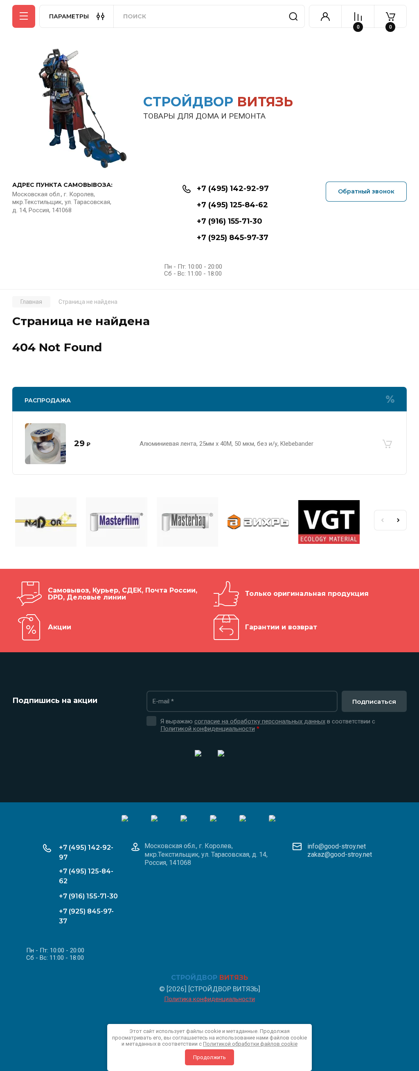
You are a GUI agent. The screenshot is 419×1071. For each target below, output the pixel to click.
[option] (47, 523)
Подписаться (374, 701)
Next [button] (398, 520)
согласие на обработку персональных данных (259, 721)
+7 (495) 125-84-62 (232, 204)
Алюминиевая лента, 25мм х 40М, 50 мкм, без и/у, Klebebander (226, 443)
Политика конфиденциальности (209, 999)
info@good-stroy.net (336, 846)
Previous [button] (382, 520)
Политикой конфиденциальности (207, 728)
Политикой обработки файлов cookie (250, 1044)
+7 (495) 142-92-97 (233, 188)
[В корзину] (387, 444)
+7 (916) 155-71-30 (229, 221)
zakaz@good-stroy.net (339, 854)
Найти (293, 16)
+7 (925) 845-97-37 (232, 237)
